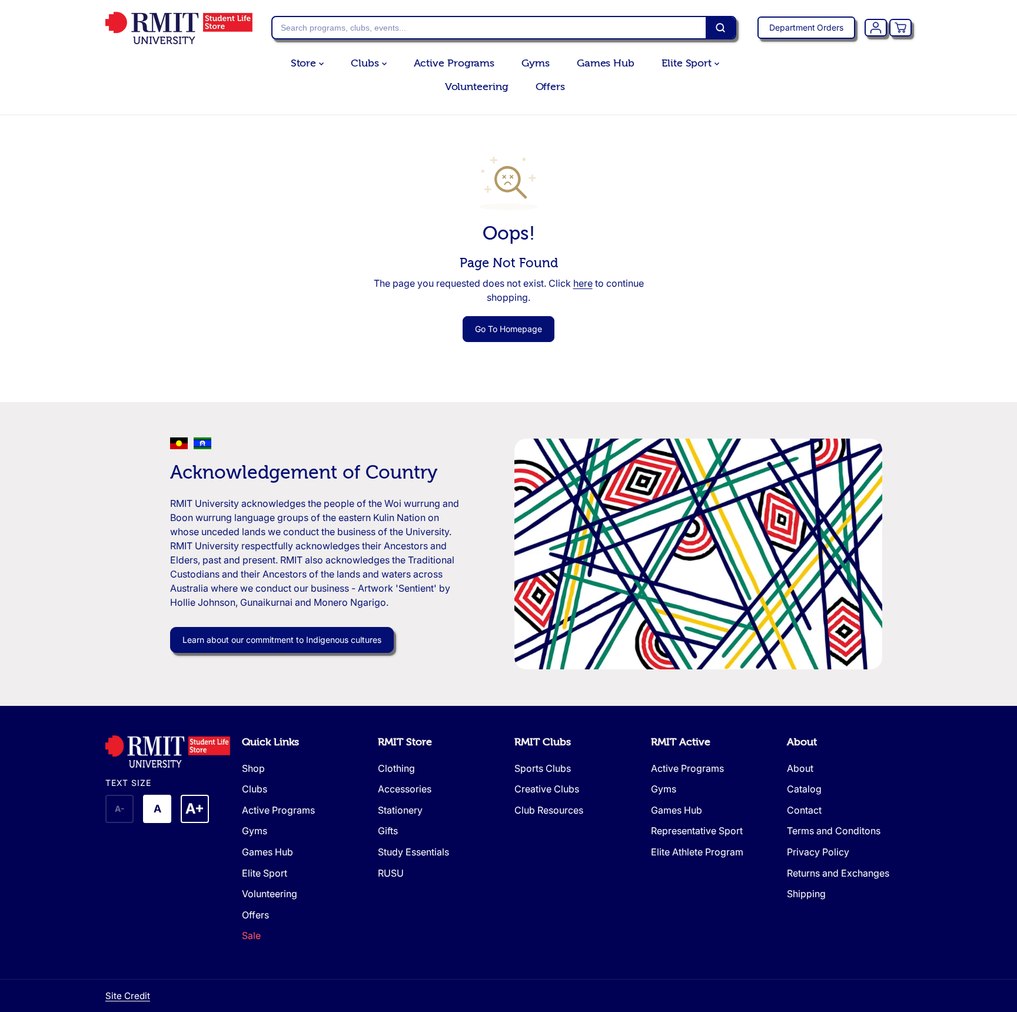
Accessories (404, 789)
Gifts (388, 831)
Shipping (806, 894)
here (583, 283)
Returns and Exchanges (838, 873)
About (802, 742)
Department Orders (806, 27)
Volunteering (476, 87)
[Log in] (875, 27)
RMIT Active (680, 742)
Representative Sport (697, 831)
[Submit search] (720, 27)
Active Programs (454, 63)
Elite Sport (688, 63)
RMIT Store (405, 742)
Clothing (396, 768)
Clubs (366, 63)
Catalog (804, 789)
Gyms (535, 63)
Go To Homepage (508, 329)
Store (305, 63)
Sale (251, 935)
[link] (167, 751)
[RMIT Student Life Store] (178, 28)
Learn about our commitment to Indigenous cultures (281, 640)
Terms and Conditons (833, 831)
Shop (253, 768)
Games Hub (605, 63)
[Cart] (900, 27)
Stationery (400, 810)
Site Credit (127, 995)
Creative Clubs (546, 789)
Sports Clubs (542, 768)
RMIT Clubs (542, 742)
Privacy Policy (818, 852)
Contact (804, 810)
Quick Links (270, 742)
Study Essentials (413, 852)
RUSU (391, 873)
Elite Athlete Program (697, 852)
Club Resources (548, 810)
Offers (550, 87)
